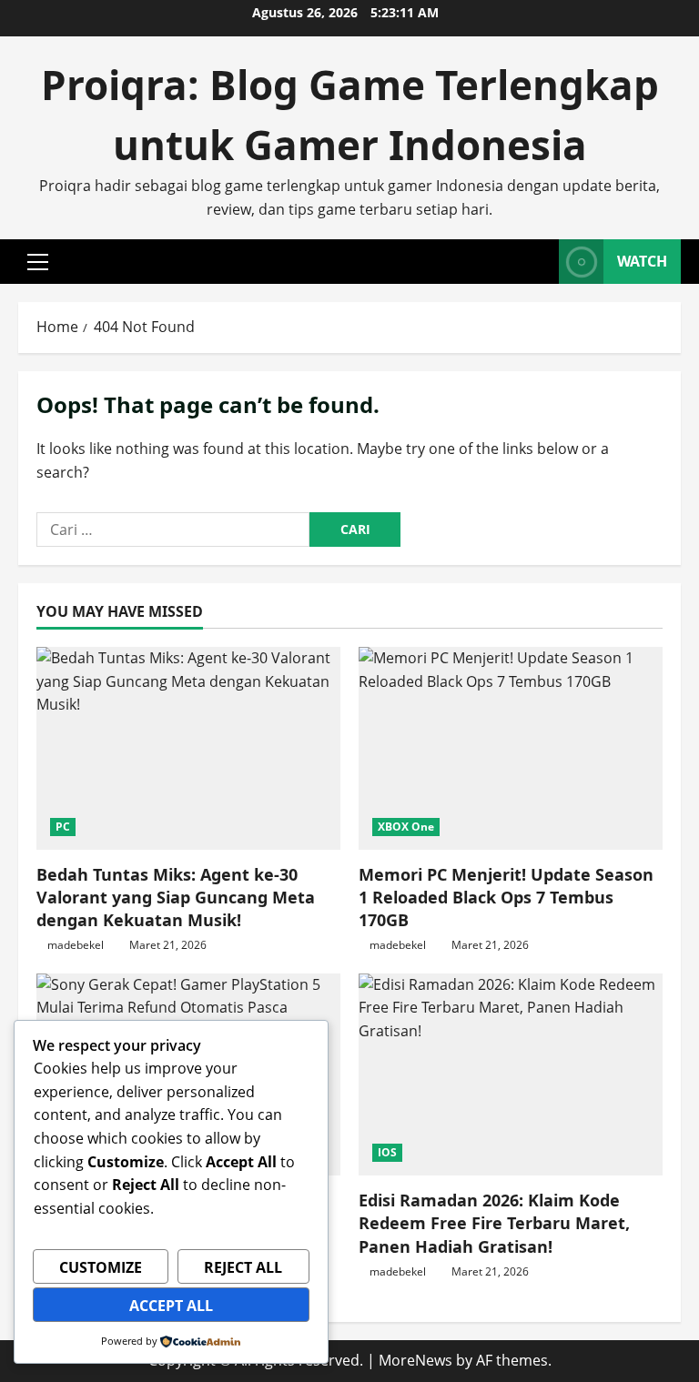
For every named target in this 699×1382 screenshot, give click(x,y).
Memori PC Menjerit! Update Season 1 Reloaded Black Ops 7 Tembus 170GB (506, 897)
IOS (387, 1152)
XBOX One (406, 826)
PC (63, 826)
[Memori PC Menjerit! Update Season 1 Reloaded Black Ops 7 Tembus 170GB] (511, 748)
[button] (37, 262)
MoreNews (415, 1360)
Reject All (243, 1267)
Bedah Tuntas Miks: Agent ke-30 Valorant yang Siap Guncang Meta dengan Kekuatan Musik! (175, 897)
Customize (100, 1267)
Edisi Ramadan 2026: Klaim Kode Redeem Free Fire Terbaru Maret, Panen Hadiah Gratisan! (494, 1222)
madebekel (75, 945)
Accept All (171, 1306)
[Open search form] (539, 261)
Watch (642, 261)
